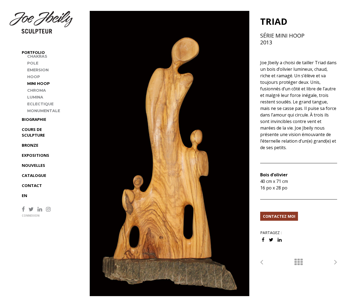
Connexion (30, 215)
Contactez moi (279, 216)
